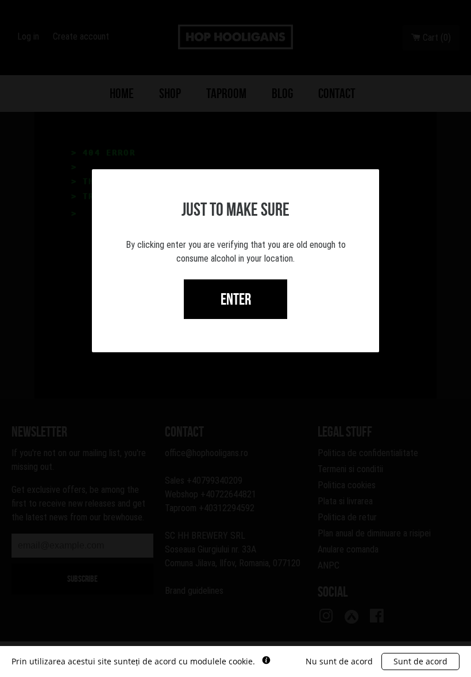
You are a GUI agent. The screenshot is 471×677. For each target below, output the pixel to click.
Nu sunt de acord (339, 661)
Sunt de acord (420, 661)
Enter (236, 299)
